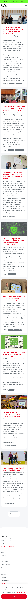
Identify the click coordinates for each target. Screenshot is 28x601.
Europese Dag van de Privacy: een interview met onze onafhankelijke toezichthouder (13, 242)
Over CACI (4, 577)
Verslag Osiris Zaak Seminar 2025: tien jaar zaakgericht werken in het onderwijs (14, 108)
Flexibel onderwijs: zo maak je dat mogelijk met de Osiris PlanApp (14, 354)
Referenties (4, 555)
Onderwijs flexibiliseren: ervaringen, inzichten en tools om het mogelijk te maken (12, 175)
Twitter (5, 583)
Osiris (2, 552)
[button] (22, 5)
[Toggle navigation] (26, 5)
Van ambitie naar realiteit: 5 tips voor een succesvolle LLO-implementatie (14, 298)
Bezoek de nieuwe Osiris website (13, 1)
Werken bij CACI (5, 580)
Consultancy (4, 561)
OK (14, 596)
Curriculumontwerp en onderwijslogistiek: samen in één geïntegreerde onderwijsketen (13, 30)
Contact (3, 574)
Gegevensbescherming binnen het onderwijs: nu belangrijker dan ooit (13, 414)
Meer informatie (20, 592)
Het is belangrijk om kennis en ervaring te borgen (13, 469)
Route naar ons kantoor (8, 546)
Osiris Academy (5, 564)
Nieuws (3, 568)
